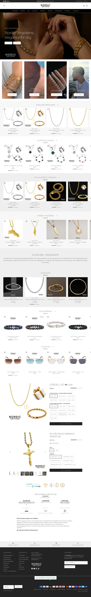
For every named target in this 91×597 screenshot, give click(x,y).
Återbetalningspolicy (8, 555)
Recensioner (22, 569)
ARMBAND (50, 10)
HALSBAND (42, 10)
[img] (45, 496)
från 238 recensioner (45, 497)
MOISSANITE (67, 10)
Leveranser (5, 565)
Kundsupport (76, 10)
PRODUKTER (15, 10)
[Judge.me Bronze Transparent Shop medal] (57, 485)
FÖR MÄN (17, 42)
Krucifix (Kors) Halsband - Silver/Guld (62, 435)
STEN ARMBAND (45, 311)
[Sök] (4, 5)
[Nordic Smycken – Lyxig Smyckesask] (65, 511)
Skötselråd (21, 567)
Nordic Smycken (55, 443)
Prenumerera (69, 566)
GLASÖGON (34, 10)
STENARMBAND (58, 10)
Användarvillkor (7, 557)
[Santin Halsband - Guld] (46, 511)
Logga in (5, 569)
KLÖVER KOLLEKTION (45, 140)
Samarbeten (22, 561)
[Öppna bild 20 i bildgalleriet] (28, 451)
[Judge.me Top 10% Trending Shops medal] (62, 485)
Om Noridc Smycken (24, 557)
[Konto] (84, 5)
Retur (20, 565)
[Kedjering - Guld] (27, 511)
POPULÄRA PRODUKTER (45, 105)
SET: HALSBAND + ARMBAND (45, 177)
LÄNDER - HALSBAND (45, 216)
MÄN (28, 10)
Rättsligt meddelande (8, 561)
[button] (44, 515)
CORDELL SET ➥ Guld (61, 384)
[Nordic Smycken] (45, 6)
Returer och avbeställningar (9, 571)
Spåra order (21, 563)
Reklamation (6, 563)
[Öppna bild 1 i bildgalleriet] (28, 402)
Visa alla (45, 142)
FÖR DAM (8, 42)
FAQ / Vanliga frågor (23, 559)
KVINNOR (23, 10)
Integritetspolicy (7, 559)
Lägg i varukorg (66, 423)
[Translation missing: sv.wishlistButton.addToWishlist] (5, 109)
